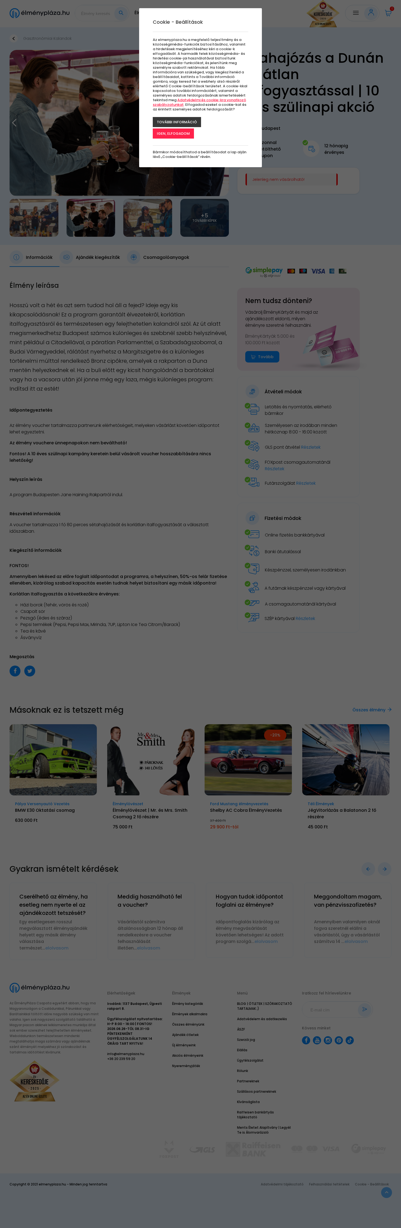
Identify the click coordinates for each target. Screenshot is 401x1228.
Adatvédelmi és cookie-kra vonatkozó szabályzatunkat (199, 102)
